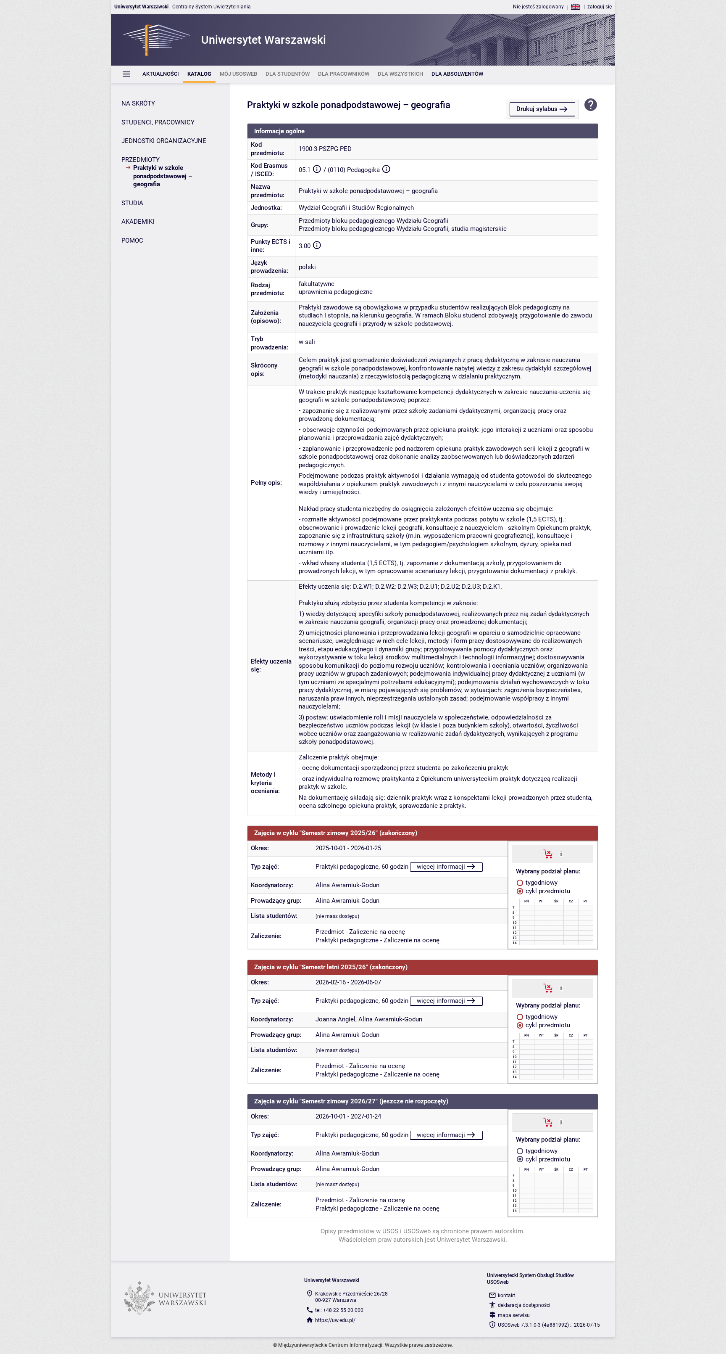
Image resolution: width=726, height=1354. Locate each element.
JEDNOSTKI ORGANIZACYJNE (163, 141)
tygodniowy (541, 882)
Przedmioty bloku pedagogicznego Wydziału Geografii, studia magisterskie (403, 229)
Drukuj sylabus (537, 109)
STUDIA (132, 203)
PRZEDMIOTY (140, 160)
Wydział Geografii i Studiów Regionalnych (356, 208)
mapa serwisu (514, 1315)
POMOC (132, 240)
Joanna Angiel (335, 1019)
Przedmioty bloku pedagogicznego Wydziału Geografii (373, 221)
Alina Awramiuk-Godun (347, 885)
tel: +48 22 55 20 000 (339, 1310)
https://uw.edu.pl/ (335, 1320)
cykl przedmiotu (547, 891)
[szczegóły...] (561, 853)
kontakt (506, 1295)
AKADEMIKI (137, 221)
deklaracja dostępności (524, 1305)
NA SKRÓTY (138, 103)
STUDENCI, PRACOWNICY (158, 122)
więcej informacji (441, 866)
